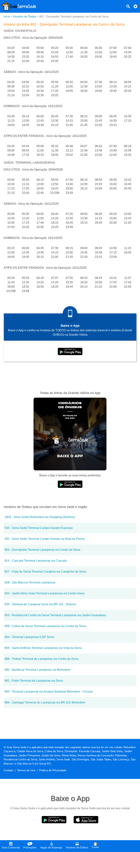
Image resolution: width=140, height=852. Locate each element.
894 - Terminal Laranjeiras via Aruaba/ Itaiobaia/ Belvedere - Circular (49, 691)
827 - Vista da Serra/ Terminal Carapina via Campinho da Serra (45, 571)
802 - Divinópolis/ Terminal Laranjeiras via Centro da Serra (42, 549)
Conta (95, 847)
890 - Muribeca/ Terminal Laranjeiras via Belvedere (37, 669)
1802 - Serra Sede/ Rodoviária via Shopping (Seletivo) (40, 517)
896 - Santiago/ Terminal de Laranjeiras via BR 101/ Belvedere (45, 702)
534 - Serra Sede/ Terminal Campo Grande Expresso (39, 527)
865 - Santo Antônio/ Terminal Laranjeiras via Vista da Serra (43, 647)
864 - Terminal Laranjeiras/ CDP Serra (29, 637)
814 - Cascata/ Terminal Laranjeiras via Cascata (36, 560)
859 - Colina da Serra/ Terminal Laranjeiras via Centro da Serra (45, 626)
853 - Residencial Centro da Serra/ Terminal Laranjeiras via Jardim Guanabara (55, 615)
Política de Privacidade (52, 770)
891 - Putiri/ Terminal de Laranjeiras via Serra (34, 680)
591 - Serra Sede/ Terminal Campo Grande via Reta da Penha (45, 538)
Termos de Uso (26, 770)
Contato (8, 770)
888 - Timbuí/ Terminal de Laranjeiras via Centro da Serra (41, 658)
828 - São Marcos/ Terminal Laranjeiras (30, 582)
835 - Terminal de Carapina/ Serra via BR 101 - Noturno (40, 604)
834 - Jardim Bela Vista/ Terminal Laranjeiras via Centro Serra (44, 593)
